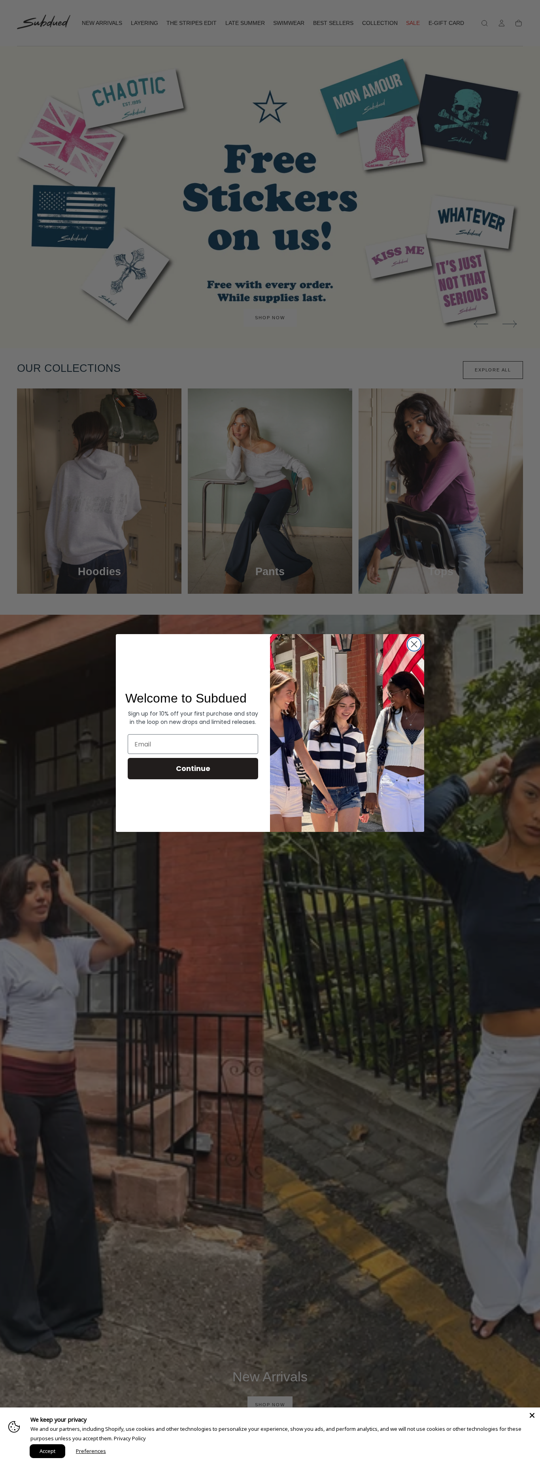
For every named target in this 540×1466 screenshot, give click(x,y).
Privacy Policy (130, 1438)
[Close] (532, 1415)
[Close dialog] (414, 644)
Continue (193, 768)
